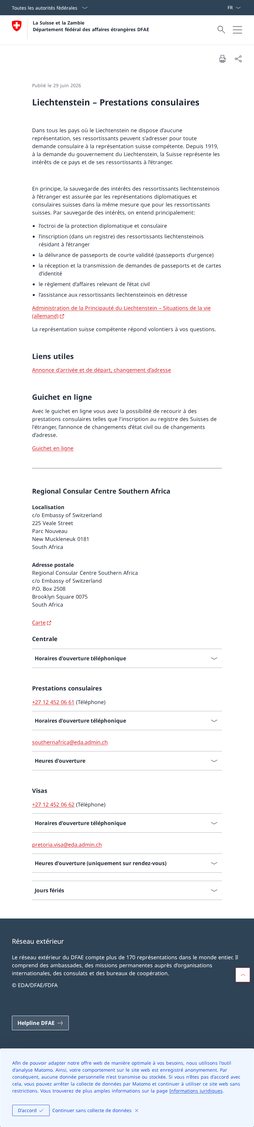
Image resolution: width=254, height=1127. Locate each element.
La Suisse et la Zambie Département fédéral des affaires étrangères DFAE (91, 26)
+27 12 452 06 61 (53, 702)
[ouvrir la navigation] (237, 30)
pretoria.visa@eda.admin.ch (67, 844)
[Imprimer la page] (222, 58)
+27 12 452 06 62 (53, 804)
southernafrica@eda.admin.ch (70, 742)
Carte (39, 622)
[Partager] (238, 58)
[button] (242, 975)
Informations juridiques (196, 1091)
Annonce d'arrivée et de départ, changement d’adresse (101, 370)
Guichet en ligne (52, 448)
